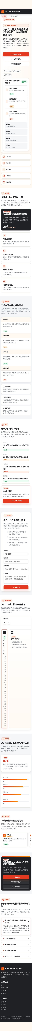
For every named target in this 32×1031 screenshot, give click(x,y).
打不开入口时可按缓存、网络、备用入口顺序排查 (16, 468)
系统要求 (3, 990)
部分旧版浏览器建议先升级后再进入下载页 (15, 457)
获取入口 (17, 877)
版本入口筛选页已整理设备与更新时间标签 (15, 478)
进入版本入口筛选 (17, 500)
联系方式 (6, 558)
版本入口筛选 (14, 16)
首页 (5, 16)
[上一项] (4, 622)
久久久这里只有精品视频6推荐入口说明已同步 (16, 446)
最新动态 (3, 1009)
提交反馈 (17, 587)
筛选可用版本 (17, 59)
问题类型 (6, 550)
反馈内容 (6, 573)
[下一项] (8, 622)
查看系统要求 (17, 64)
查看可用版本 (17, 882)
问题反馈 (17, 886)
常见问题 (3, 993)
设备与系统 (6, 565)
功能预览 (3, 1004)
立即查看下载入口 (17, 54)
